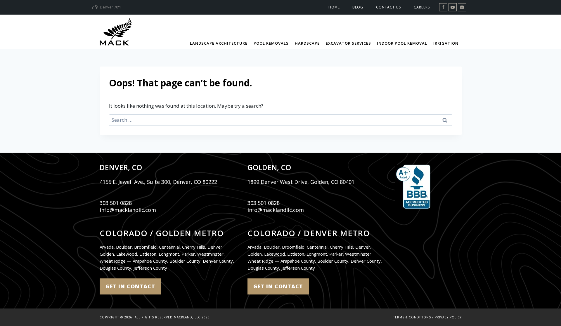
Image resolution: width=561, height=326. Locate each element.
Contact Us (388, 7)
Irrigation (445, 43)
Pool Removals (271, 43)
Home (334, 7)
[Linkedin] (462, 7)
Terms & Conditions (412, 317)
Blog (357, 7)
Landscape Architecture (218, 43)
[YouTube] (453, 7)
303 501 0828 (116, 202)
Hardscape (307, 43)
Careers (422, 7)
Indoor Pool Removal (402, 43)
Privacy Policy (448, 317)
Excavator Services (348, 43)
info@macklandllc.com (128, 209)
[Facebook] (443, 7)
